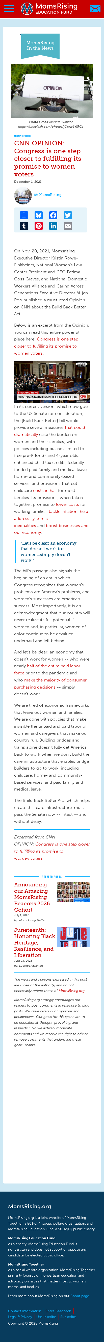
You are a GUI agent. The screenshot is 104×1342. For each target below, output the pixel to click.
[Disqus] (52, 1114)
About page (79, 1296)
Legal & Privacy (20, 1317)
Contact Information (24, 1311)
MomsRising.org (49, 9)
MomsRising (22, 136)
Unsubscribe (46, 1317)
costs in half (45, 490)
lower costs (67, 504)
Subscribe (68, 1317)
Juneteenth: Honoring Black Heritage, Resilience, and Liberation (34, 942)
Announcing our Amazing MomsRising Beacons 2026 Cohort (32, 897)
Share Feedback (58, 1311)
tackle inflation (63, 511)
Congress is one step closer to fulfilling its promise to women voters (46, 345)
